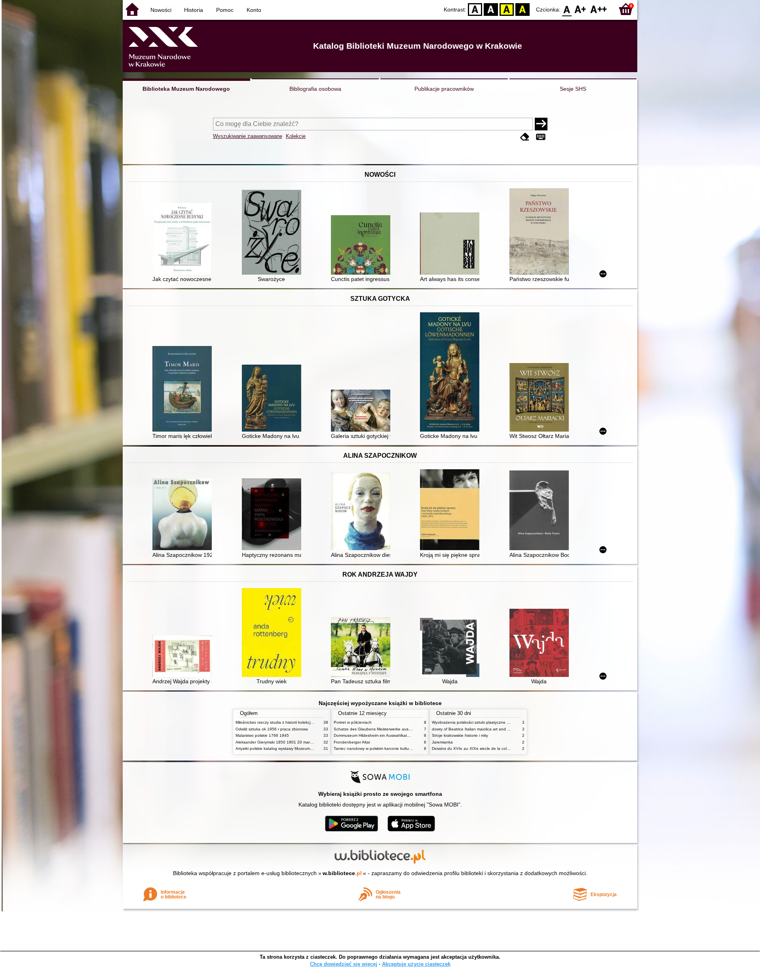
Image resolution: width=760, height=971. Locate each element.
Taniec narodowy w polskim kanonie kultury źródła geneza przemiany (396, 748)
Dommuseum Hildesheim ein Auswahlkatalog (374, 735)
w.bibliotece (342, 873)
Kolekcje (296, 136)
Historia (193, 10)
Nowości (160, 10)
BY (522, 9)
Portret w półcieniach (353, 722)
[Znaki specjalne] (540, 137)
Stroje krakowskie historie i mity (460, 735)
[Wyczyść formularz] (525, 137)
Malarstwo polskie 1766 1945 (262, 735)
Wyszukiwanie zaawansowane (247, 136)
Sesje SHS (573, 89)
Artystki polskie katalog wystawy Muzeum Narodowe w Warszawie (295, 748)
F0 (567, 9)
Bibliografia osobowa (315, 89)
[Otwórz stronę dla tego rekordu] (184, 239)
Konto (254, 10)
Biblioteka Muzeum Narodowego (186, 89)
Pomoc (225, 10)
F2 (598, 9)
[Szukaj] (541, 124)
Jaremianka (442, 742)
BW (491, 9)
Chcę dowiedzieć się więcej (343, 964)
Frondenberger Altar (352, 742)
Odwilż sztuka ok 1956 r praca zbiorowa (272, 729)
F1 (580, 9)
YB (506, 9)
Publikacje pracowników (444, 89)
